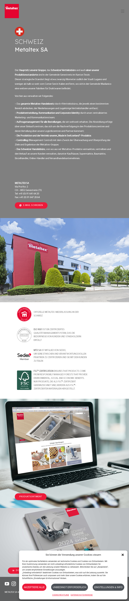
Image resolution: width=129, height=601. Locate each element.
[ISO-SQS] (24, 329)
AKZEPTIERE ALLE (34, 587)
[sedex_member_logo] (24, 350)
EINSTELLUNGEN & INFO (108, 587)
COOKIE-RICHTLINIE (60, 595)
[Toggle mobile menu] (122, 11)
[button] (122, 554)
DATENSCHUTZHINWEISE (82, 595)
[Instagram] (13, 584)
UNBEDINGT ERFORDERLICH (69, 587)
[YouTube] (7, 584)
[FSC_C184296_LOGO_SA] (24, 371)
